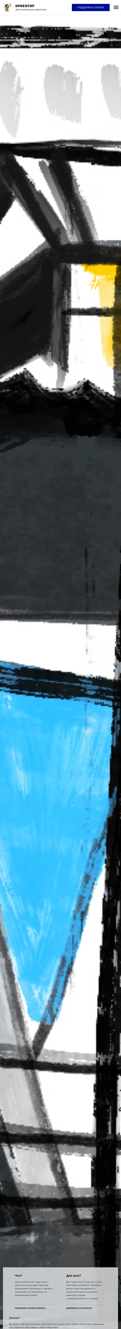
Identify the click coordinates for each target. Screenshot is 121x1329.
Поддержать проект (90, 7)
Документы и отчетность (79, 1308)
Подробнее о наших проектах (30, 1308)
